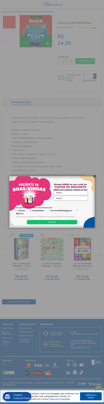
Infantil (21, 210)
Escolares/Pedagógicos (61, 210)
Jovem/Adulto (38, 210)
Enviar (52, 222)
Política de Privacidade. (59, 399)
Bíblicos (19, 213)
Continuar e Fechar (90, 396)
